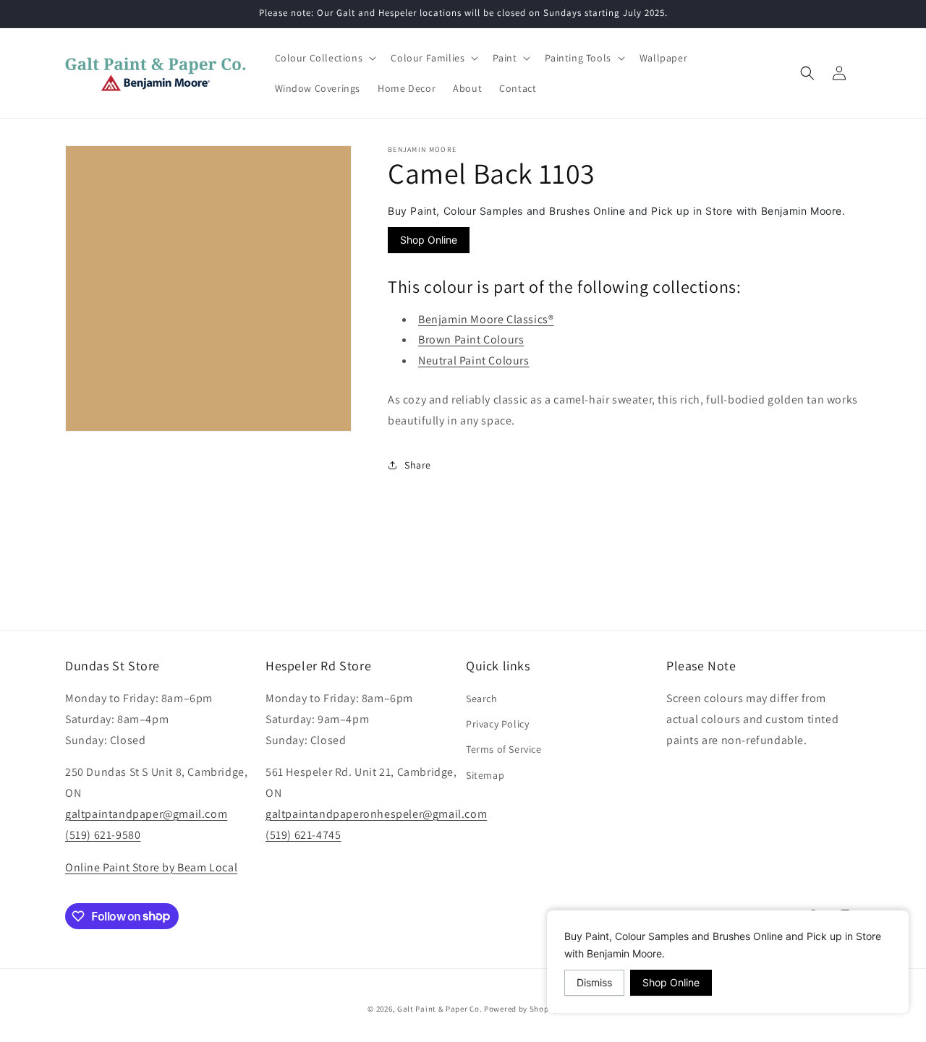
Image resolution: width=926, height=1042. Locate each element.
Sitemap (485, 775)
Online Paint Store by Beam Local (151, 867)
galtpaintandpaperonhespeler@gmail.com (376, 813)
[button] (324, 58)
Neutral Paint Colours (474, 359)
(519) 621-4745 (303, 834)
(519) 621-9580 (102, 834)
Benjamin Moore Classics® (485, 318)
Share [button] (417, 464)
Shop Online (428, 240)
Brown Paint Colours (471, 339)
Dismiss (594, 982)
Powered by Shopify (521, 1009)
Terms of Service (504, 749)
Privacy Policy (497, 723)
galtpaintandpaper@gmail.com (146, 813)
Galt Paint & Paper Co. (439, 1009)
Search (482, 698)
